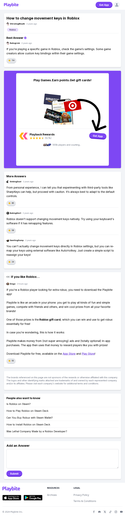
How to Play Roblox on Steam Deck (27, 410)
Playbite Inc (16, 511)
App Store (69, 353)
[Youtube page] (121, 512)
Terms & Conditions (84, 501)
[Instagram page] (116, 512)
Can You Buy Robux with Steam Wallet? (29, 417)
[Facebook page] (94, 512)
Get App (104, 5)
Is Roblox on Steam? (18, 403)
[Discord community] (99, 512)
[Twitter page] (105, 512)
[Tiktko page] (110, 512)
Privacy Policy (81, 495)
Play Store (88, 353)
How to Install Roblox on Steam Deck (28, 424)
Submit (14, 473)
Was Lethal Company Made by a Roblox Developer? (36, 431)
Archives (52, 495)
